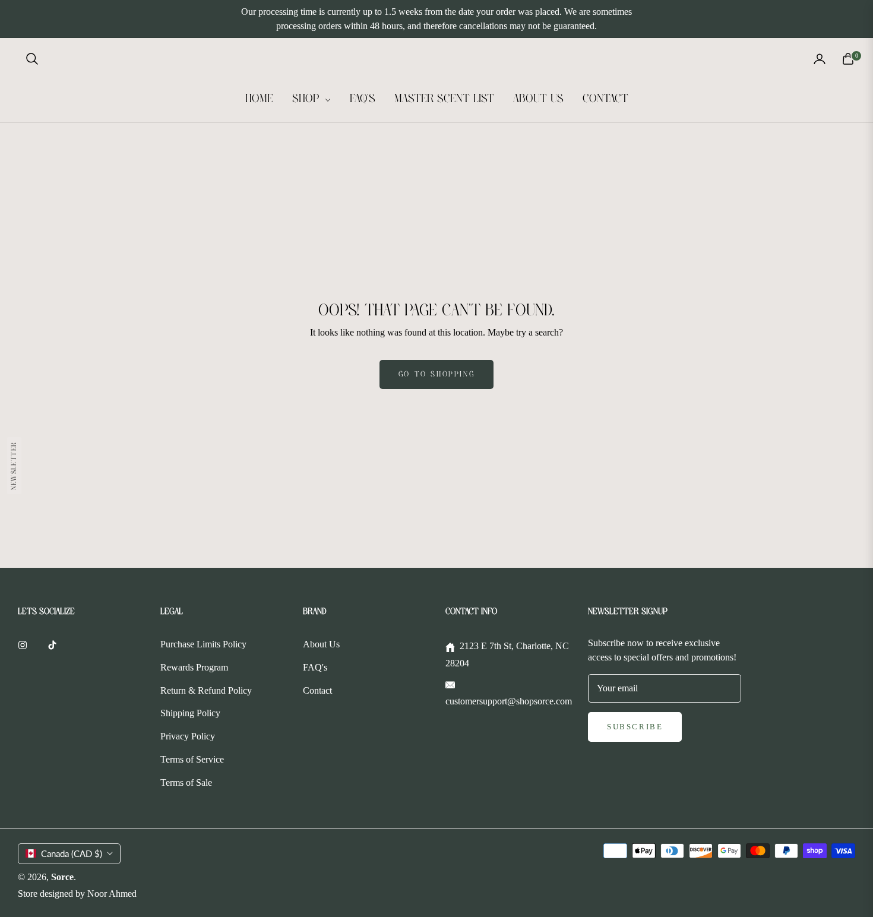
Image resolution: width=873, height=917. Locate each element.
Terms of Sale (186, 782)
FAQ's (315, 667)
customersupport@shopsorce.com (508, 701)
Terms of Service (192, 759)
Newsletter (14, 465)
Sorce (62, 877)
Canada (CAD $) (71, 853)
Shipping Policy (190, 713)
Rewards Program (194, 667)
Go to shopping (436, 374)
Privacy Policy (187, 736)
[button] (32, 59)
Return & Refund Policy (206, 690)
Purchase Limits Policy (203, 644)
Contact (317, 690)
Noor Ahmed (112, 893)
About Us (321, 644)
